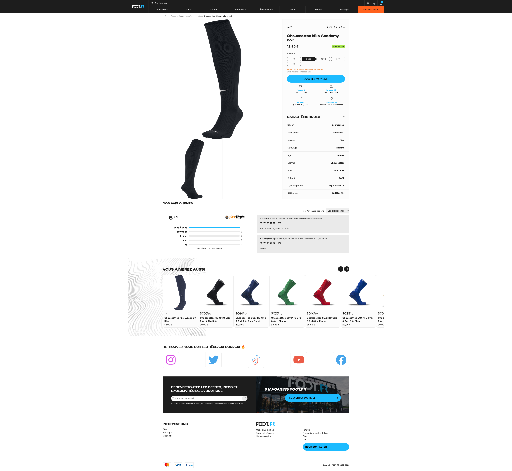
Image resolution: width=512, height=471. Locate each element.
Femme (318, 9)
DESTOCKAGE (371, 9)
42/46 (337, 59)
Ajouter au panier (316, 79)
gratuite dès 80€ (331, 92)
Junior (292, 9)
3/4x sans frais (300, 92)
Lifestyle (344, 9)
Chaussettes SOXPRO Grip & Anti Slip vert (286, 319)
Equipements (184, 16)
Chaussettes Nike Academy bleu (180, 319)
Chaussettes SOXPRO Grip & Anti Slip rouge (322, 319)
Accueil (174, 16)
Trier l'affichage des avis (313, 211)
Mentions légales (265, 430)
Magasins (168, 435)
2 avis (329, 27)
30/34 (294, 59)
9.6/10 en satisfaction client (331, 104)
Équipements (266, 9)
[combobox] (256, 3)
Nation (213, 9)
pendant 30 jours (300, 104)
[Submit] (152, 3)
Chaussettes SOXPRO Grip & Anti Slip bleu (357, 319)
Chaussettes (196, 16)
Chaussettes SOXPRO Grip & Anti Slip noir (215, 319)
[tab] (316, 116)
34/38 (308, 59)
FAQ (165, 429)
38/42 (323, 59)
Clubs (188, 9)
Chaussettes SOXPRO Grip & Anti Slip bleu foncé (251, 319)
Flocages (167, 432)
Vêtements (240, 9)
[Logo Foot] (138, 6)
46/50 (294, 64)
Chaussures (162, 9)
